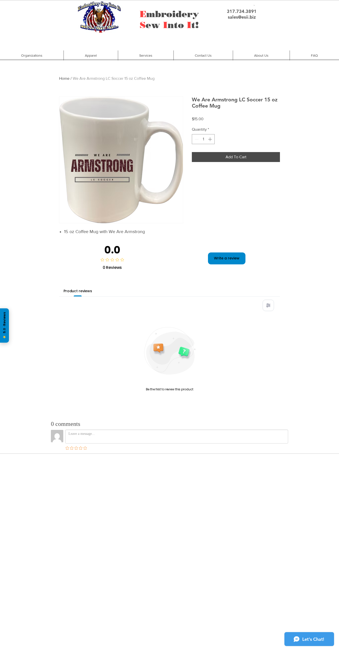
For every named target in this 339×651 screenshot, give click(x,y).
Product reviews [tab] (78, 290)
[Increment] (210, 139)
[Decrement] (196, 139)
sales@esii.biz (242, 17)
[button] (32, 55)
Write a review (226, 258)
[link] (254, 5)
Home (64, 78)
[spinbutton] (203, 139)
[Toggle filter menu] (268, 305)
